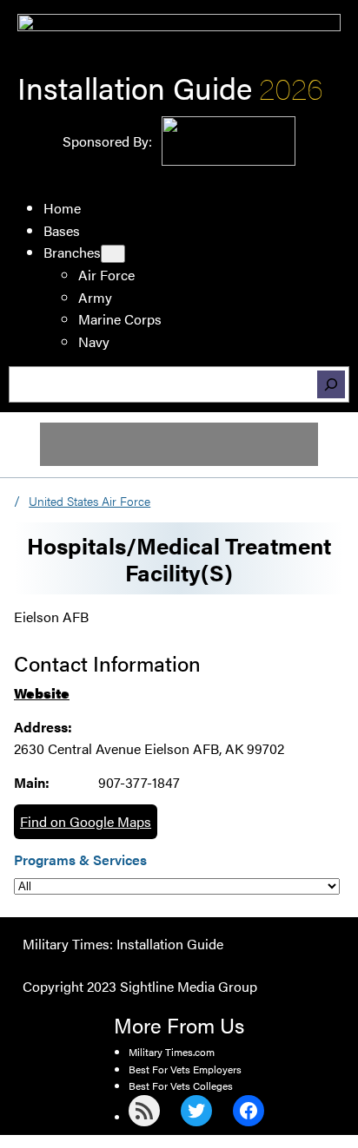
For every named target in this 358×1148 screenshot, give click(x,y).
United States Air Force (89, 500)
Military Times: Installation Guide (123, 944)
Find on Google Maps (85, 821)
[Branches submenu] (113, 254)
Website (42, 693)
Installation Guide (134, 87)
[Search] (331, 384)
